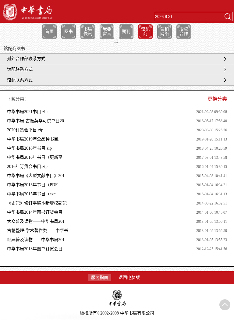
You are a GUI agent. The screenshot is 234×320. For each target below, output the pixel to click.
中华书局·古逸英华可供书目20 (35, 121)
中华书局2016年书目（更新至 (34, 157)
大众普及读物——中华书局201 (36, 221)
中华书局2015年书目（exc (31, 194)
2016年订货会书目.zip (27, 166)
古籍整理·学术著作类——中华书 (37, 230)
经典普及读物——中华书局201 (36, 239)
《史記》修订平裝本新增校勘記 (37, 203)
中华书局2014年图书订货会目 (34, 212)
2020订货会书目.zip (25, 130)
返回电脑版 (129, 277)
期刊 (126, 31)
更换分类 (217, 98)
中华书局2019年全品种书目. (33, 139)
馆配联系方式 (20, 69)
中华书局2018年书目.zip (29, 148)
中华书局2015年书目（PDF (32, 185)
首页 (49, 31)
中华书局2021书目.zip (27, 111)
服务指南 (99, 277)
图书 (68, 31)
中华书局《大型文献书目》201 (36, 175)
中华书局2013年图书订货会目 (34, 249)
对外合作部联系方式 (26, 58)
